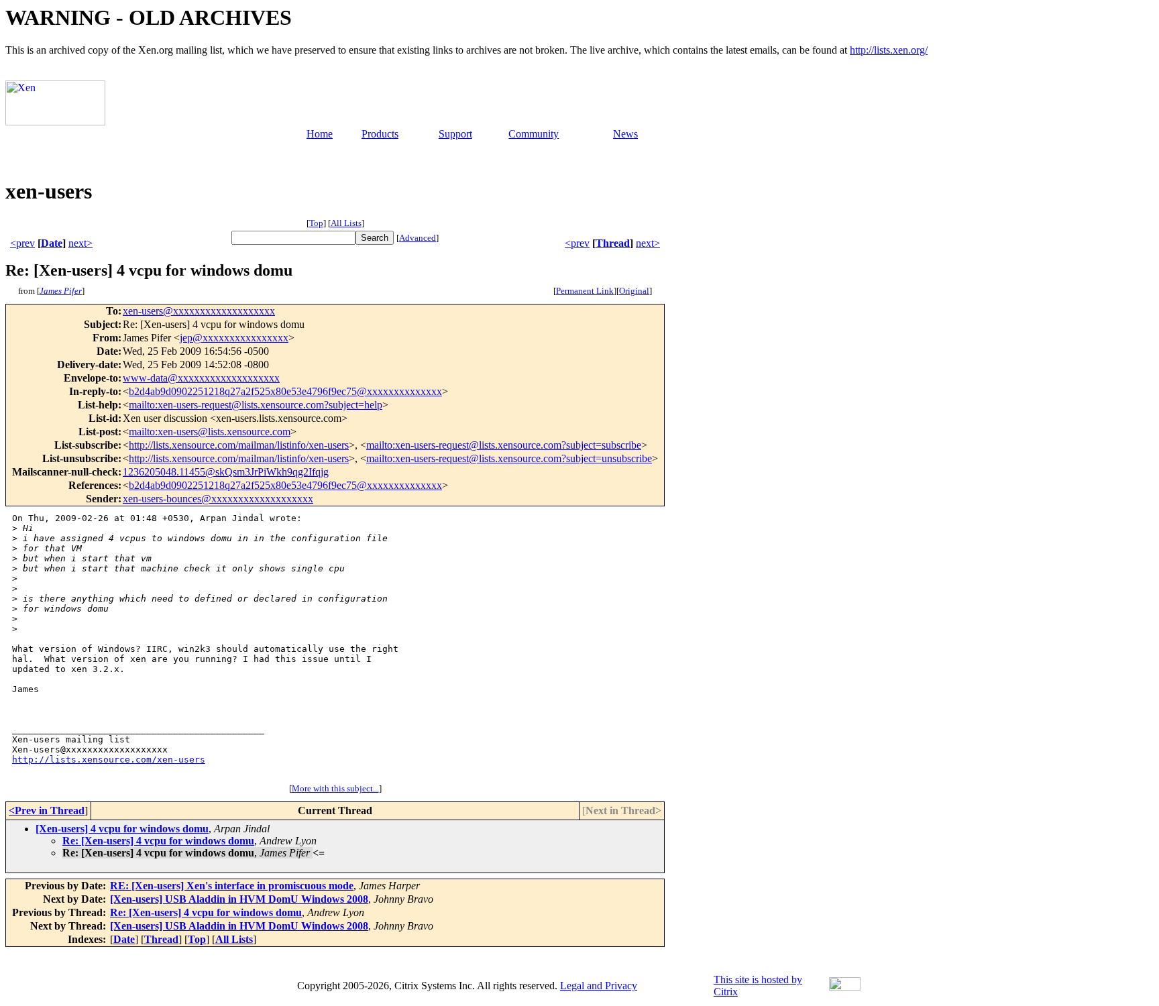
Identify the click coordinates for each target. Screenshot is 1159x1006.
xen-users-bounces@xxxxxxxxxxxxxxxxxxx (218, 498)
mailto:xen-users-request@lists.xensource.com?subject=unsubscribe (509, 458)
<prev (22, 243)
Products (380, 133)
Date (51, 243)
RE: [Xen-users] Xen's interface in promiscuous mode (231, 885)
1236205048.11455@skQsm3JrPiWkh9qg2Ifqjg (226, 472)
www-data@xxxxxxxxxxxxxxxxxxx (201, 378)
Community (533, 133)
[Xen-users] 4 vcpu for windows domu (122, 828)
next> (80, 243)
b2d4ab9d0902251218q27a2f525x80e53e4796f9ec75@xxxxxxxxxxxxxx (285, 391)
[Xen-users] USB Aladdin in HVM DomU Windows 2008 (239, 899)
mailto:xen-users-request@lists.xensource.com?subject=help (255, 404)
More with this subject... (335, 788)
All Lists (346, 223)
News (625, 133)
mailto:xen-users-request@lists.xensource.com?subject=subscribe (503, 445)
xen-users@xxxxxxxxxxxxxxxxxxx (199, 311)
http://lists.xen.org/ (889, 50)
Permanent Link (585, 291)
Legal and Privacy (598, 985)
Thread (613, 243)
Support (455, 133)
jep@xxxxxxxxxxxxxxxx (234, 337)
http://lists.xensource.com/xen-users (108, 759)
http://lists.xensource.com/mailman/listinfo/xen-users (239, 445)
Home (320, 133)
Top (316, 223)
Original (634, 291)
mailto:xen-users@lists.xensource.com (209, 431)
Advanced (417, 238)
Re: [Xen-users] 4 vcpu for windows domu (158, 840)
